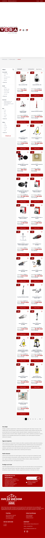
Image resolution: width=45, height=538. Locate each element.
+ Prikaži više (4, 82)
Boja (3, 108)
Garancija (4, 99)
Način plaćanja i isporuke (11, 515)
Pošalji (38, 478)
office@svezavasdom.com (12, 1)
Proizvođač (4, 72)
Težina (3, 122)
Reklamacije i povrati (10, 516)
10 (39, 419)
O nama (37, 1)
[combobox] (39, 69)
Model (3, 86)
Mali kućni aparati (12, 59)
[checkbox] (2, 73)
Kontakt (41, 1)
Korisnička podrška (9, 518)
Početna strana (4, 59)
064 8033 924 (4, 1)
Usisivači (19, 59)
